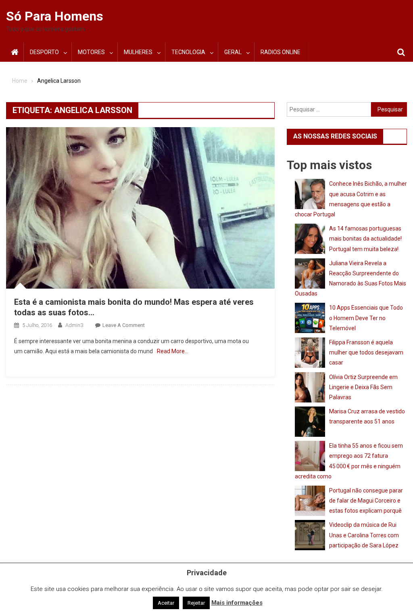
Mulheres (138, 52)
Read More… (172, 351)
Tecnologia (188, 52)
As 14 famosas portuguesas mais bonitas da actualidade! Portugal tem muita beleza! (365, 238)
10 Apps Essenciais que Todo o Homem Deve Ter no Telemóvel (366, 317)
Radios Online (280, 52)
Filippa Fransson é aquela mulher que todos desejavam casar (366, 352)
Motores (91, 52)
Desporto (44, 52)
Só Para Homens (54, 16)
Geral (233, 52)
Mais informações (237, 602)
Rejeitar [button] (196, 603)
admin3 (74, 325)
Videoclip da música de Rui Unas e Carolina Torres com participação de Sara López (364, 535)
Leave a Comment (123, 325)
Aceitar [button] (166, 603)
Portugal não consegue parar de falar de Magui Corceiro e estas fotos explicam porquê (366, 500)
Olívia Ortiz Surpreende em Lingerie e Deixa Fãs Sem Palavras (363, 387)
